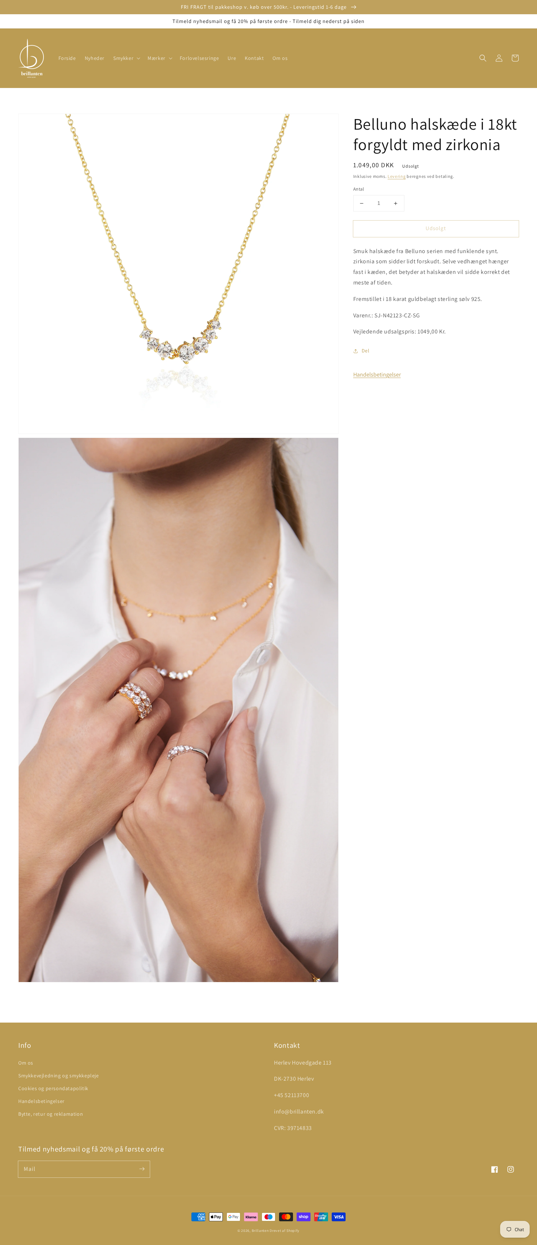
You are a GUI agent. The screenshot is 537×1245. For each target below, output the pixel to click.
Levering (397, 176)
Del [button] (366, 351)
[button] (126, 58)
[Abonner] (142, 1169)
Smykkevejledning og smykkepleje (58, 1075)
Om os (25, 1062)
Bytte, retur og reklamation (50, 1114)
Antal (358, 189)
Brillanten (260, 1230)
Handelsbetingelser (377, 375)
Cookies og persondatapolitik (53, 1088)
